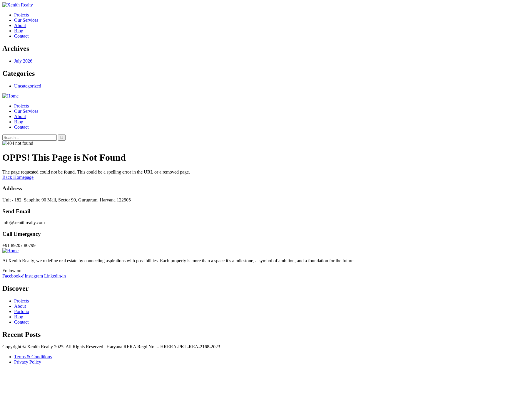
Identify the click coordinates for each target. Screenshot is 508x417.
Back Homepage (18, 177)
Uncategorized (27, 85)
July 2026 (23, 60)
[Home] (10, 95)
